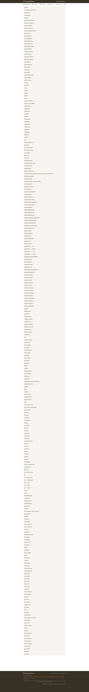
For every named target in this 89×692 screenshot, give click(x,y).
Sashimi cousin (27, 111)
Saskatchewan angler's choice (29, 163)
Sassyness (26, 469)
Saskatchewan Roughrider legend (30, 220)
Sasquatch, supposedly (28, 324)
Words (64, 4)
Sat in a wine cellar (27, 604)
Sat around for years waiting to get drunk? (31, 511)
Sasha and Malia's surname (29, 46)
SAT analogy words (27, 500)
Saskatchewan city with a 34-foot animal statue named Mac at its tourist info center (38, 173)
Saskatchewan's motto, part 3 (29, 272)
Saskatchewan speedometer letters (30, 225)
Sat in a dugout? (27, 602)
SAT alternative (27, 498)
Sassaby (25, 365)
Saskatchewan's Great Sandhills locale (31, 269)
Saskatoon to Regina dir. (28, 295)
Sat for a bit (26, 560)
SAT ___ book (26, 482)
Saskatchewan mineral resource (30, 191)
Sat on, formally (27, 648)
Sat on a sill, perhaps (28, 643)
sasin (25, 139)
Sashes (25, 98)
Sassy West (26, 459)
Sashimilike (26, 137)
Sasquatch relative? (27, 316)
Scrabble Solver (42, 4)
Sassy (25, 402)
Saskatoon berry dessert (28, 282)
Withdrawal (64, 684)
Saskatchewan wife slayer (28, 238)
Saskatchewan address (28, 160)
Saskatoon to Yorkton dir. (28, 300)
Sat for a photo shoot (28, 568)
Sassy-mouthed (27, 461)
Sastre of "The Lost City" (28, 472)
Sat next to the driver (28, 633)
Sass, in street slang (27, 350)
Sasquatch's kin (27, 334)
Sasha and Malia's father (28, 41)
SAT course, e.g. (27, 542)
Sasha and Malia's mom (28, 43)
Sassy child (26, 412)
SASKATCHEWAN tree (28, 233)
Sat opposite (26, 651)
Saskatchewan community (29, 176)
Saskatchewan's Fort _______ (29, 267)
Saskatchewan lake (27, 189)
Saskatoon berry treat (28, 285)
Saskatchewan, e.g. (27, 241)
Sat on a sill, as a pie (27, 638)
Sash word (26, 17)
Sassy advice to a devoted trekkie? (30, 407)
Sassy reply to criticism (28, 441)
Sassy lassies (26, 425)
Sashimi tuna (26, 134)
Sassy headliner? (27, 420)
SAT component (27, 539)
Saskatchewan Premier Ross (29, 204)
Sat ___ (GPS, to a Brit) (28, 477)
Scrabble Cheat (52, 673)
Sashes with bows (27, 106)
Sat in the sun (26, 622)
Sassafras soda (27, 376)
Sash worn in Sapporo (28, 25)
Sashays (25, 95)
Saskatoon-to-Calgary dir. (28, 303)
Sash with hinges (27, 15)
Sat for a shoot (26, 578)
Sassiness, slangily (27, 399)
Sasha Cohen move (27, 54)
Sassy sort (26, 446)
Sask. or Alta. (26, 155)
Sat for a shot (26, 581)
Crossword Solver (26, 4)
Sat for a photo (27, 565)
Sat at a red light (27, 521)
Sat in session (26, 612)
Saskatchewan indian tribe (29, 186)
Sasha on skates (27, 67)
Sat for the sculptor (27, 594)
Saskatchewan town (27, 230)
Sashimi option (27, 121)
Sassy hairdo (26, 417)
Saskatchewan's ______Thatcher (30, 254)
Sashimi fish (26, 116)
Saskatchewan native (28, 194)
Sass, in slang (26, 347)
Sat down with (26, 550)
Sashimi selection (27, 124)
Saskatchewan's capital (28, 264)
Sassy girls (26, 415)
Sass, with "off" (27, 360)
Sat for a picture (27, 573)
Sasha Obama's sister (28, 64)
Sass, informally (27, 352)
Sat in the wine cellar (28, 625)
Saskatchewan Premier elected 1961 (30, 202)
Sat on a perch (26, 635)
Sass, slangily (26, 355)
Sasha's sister (26, 85)
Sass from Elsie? (27, 342)
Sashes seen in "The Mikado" (29, 103)
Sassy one (26, 428)
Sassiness (26, 391)
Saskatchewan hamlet (28, 178)
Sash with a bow (27, 12)
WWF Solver (58, 4)
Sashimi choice (27, 108)
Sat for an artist (27, 586)
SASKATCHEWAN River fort (29, 212)
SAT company (26, 537)
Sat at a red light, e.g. (28, 524)
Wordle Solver (34, 4)
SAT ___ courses (27, 487)
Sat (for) (25, 490)
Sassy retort (26, 443)
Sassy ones (26, 430)
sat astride (26, 516)
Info (61, 684)
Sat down (26, 547)
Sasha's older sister (27, 80)
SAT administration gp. (28, 495)
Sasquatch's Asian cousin (29, 326)
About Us (59, 684)
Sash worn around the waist (29, 20)
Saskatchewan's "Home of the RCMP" (31, 256)
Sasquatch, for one (27, 321)
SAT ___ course (27, 485)
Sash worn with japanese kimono (30, 30)
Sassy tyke (26, 456)
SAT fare (25, 555)
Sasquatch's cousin (27, 329)
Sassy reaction (27, 438)
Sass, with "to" (27, 363)
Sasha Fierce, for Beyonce (29, 56)
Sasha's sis (26, 82)
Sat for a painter (27, 563)
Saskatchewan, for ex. (28, 243)
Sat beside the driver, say (28, 534)
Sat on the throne (27, 646)
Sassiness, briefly (27, 394)
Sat (24, 474)
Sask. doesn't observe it (28, 147)
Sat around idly (27, 513)
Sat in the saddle (27, 620)
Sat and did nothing (27, 503)
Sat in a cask (26, 599)
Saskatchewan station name (29, 228)
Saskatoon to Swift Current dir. (29, 298)
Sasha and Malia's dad (28, 38)
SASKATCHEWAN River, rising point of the (31, 217)
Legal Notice (55, 684)
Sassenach (26, 386)
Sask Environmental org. (28, 142)
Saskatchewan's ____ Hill (28, 246)
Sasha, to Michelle (27, 77)
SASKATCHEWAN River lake (29, 215)
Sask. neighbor (27, 152)
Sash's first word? (27, 33)
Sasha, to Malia (27, 72)
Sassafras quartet (27, 373)
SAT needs (26, 630)
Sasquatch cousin (27, 311)
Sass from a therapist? (28, 339)
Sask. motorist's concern (28, 150)
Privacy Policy (44, 684)
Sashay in (26, 90)
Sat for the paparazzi (28, 591)
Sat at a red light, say (28, 526)
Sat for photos (26, 589)
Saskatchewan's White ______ (29, 277)
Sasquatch (26, 308)
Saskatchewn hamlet (28, 280)
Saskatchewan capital (28, 165)
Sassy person (26, 433)
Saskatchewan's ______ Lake (29, 251)
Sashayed (26, 93)
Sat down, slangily (27, 552)
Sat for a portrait (27, 576)
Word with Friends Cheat (62, 673)
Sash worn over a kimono (28, 28)
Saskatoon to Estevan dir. (28, 290)
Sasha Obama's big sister (28, 59)
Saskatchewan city (27, 168)
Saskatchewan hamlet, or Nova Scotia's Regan (32, 181)
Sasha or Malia (26, 69)
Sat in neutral (26, 607)
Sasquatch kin (26, 313)
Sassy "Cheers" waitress (28, 404)
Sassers (25, 389)
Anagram (56, 673)
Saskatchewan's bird (28, 259)
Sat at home (26, 529)
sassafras (26, 368)
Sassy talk (26, 451)
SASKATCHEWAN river (28, 207)
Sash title (26, 7)
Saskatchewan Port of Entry (29, 199)
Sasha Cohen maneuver (28, 51)
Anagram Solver (50, 4)
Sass (25, 337)
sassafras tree (26, 378)
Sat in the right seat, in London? (30, 617)
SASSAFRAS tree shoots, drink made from (31, 381)
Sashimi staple (26, 129)
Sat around (26, 508)
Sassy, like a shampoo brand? (29, 464)
